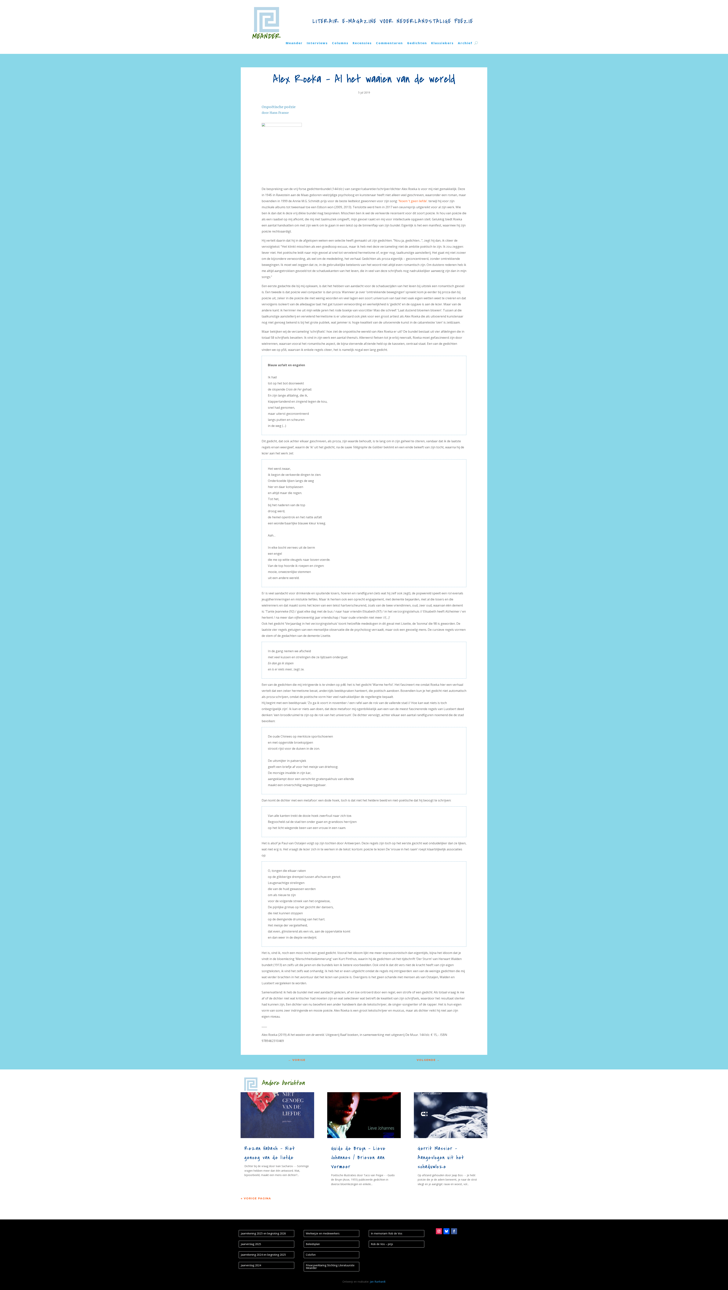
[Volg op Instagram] (439, 1231)
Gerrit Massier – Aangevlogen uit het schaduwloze (441, 1157)
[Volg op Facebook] (454, 1231)
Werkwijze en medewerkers (323, 1233)
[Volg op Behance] (446, 1231)
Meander (294, 43)
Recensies (362, 43)
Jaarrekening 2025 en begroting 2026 (263, 1233)
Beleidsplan (313, 1244)
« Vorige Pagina (256, 1198)
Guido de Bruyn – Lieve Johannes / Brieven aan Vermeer (358, 1157)
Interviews (317, 43)
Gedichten (417, 43)
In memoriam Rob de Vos (386, 1233)
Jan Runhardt (378, 1281)
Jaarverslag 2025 (251, 1244)
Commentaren (389, 43)
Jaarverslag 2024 (251, 1265)
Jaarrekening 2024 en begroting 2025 (263, 1254)
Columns (340, 43)
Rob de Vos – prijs (382, 1244)
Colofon (311, 1254)
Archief (465, 43)
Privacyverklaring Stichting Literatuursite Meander (330, 1266)
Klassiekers (442, 43)
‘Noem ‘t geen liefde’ (412, 201)
